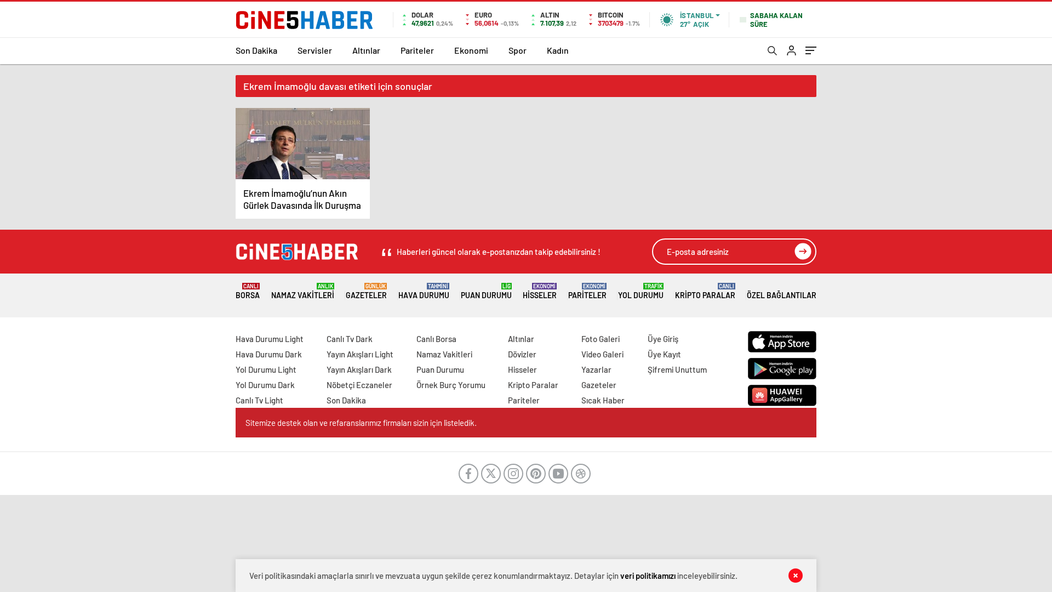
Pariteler (417, 50)
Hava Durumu (423, 291)
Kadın (558, 50)
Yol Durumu (641, 291)
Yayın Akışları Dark (359, 369)
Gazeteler (366, 291)
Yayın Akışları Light (360, 354)
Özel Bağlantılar (781, 295)
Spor (517, 50)
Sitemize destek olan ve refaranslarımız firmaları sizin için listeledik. (361, 423)
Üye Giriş (663, 339)
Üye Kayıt (664, 354)
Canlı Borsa (436, 339)
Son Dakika (256, 50)
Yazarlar (596, 369)
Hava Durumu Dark (269, 354)
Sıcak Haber (603, 400)
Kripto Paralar (705, 291)
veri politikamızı (648, 575)
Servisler (315, 50)
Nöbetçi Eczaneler (359, 385)
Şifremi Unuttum (677, 369)
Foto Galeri (600, 339)
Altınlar (366, 50)
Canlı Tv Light (259, 400)
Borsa (248, 291)
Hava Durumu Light (270, 339)
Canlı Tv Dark (350, 339)
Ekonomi (471, 50)
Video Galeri (602, 354)
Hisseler (540, 291)
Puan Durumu (486, 291)
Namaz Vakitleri (302, 291)
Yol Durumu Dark (265, 385)
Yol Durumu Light (266, 369)
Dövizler (522, 354)
